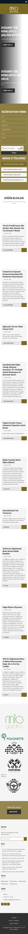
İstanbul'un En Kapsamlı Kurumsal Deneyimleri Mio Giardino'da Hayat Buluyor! (13, 274)
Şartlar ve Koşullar (14, 920)
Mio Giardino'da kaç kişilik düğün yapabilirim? (14, 164)
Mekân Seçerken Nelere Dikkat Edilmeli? (13, 871)
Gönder (14, 153)
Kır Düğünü (6, 637)
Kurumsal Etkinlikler (8, 250)
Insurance (6, 694)
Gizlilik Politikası (14, 923)
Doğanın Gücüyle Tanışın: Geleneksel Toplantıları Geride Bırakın (14, 425)
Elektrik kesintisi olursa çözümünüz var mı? (13, 180)
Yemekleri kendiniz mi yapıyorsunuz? (12, 174)
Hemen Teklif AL (8, 90)
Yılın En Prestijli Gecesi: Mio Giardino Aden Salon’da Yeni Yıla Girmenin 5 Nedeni (13, 228)
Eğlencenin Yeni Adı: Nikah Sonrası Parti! (13, 858)
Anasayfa (14, 917)
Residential (6, 527)
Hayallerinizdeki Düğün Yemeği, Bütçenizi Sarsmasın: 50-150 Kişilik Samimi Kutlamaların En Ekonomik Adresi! (12, 370)
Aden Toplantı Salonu (9, 343)
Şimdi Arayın (13, 812)
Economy (6, 585)
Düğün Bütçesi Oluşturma (12, 607)
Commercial (6, 489)
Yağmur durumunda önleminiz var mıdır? (13, 169)
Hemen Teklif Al (8, 45)
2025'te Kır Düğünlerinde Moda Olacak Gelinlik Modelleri (12, 551)
